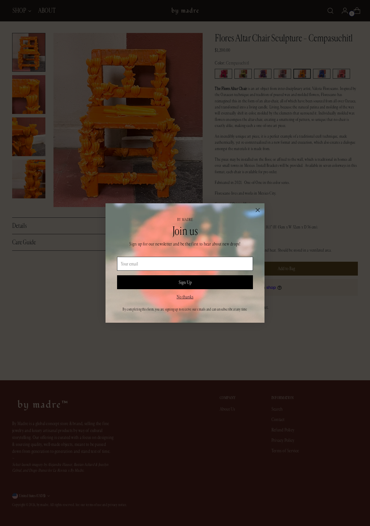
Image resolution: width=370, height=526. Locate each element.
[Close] (257, 210)
